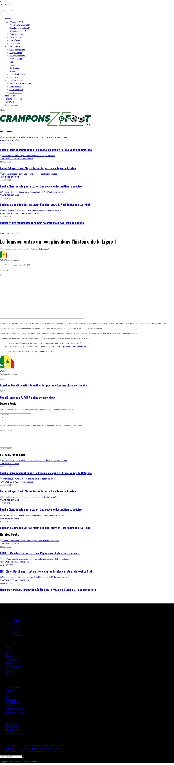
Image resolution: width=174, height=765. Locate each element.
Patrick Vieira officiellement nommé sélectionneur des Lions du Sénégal (42, 223)
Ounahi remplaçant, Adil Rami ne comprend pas (28, 397)
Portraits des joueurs (13, 99)
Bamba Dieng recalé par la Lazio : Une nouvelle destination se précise (41, 186)
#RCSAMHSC (57, 346)
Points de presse (16, 34)
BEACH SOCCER (11, 730)
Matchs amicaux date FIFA (20, 83)
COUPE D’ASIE (15, 93)
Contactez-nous (11, 105)
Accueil (8, 19)
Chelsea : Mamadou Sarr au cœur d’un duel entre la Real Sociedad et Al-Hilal (45, 204)
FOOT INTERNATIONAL (14, 80)
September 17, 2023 (46, 351)
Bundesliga (14, 68)
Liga (11, 62)
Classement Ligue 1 (17, 31)
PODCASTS (9, 102)
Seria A (12, 71)
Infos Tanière (10, 96)
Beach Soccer (15, 86)
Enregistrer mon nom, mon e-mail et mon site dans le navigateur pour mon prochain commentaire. (43, 426)
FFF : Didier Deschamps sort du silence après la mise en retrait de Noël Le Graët (47, 571)
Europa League (15, 53)
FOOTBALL (5, 562)
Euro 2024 (13, 77)
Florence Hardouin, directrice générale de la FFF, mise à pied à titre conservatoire (48, 589)
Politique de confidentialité (16, 635)
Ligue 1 (12, 65)
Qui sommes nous (12, 620)
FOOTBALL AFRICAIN (14, 22)
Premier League (16, 59)
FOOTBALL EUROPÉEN (14, 46)
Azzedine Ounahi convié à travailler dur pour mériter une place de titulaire (43, 385)
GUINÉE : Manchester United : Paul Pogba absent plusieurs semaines (40, 553)
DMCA (7, 629)
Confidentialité (11, 626)
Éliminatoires (14, 43)
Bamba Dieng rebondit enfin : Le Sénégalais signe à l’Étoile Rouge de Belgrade (46, 150)
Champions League (17, 49)
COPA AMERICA (16, 90)
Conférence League (13, 666)
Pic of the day (15, 37)
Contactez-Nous (11, 632)
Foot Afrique (14, 40)
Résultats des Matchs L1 (19, 28)
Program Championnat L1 (19, 25)
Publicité (8, 623)
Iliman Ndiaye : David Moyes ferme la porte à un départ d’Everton (38, 168)
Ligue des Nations (17, 74)
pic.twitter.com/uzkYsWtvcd (74, 346)
